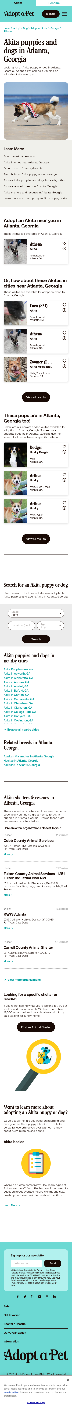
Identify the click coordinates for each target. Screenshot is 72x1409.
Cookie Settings (36, 1402)
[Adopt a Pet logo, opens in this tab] (36, 1359)
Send (53, 1263)
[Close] (68, 1380)
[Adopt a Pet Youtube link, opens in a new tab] (40, 1296)
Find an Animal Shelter (36, 1027)
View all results (36, 397)
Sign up (50, 13)
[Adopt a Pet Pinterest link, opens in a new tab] (33, 1296)
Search (36, 639)
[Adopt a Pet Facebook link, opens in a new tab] (18, 1296)
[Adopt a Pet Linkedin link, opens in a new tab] (54, 1296)
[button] (64, 243)
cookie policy (11, 1392)
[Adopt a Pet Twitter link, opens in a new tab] (26, 1296)
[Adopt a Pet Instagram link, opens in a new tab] (48, 1296)
